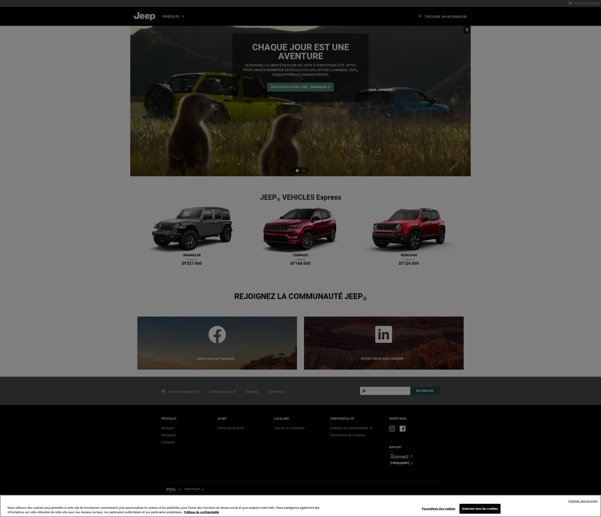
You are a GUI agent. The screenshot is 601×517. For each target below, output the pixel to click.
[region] (300, 506)
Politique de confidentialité (201, 512)
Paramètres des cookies (438, 508)
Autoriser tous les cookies (480, 508)
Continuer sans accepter (582, 501)
